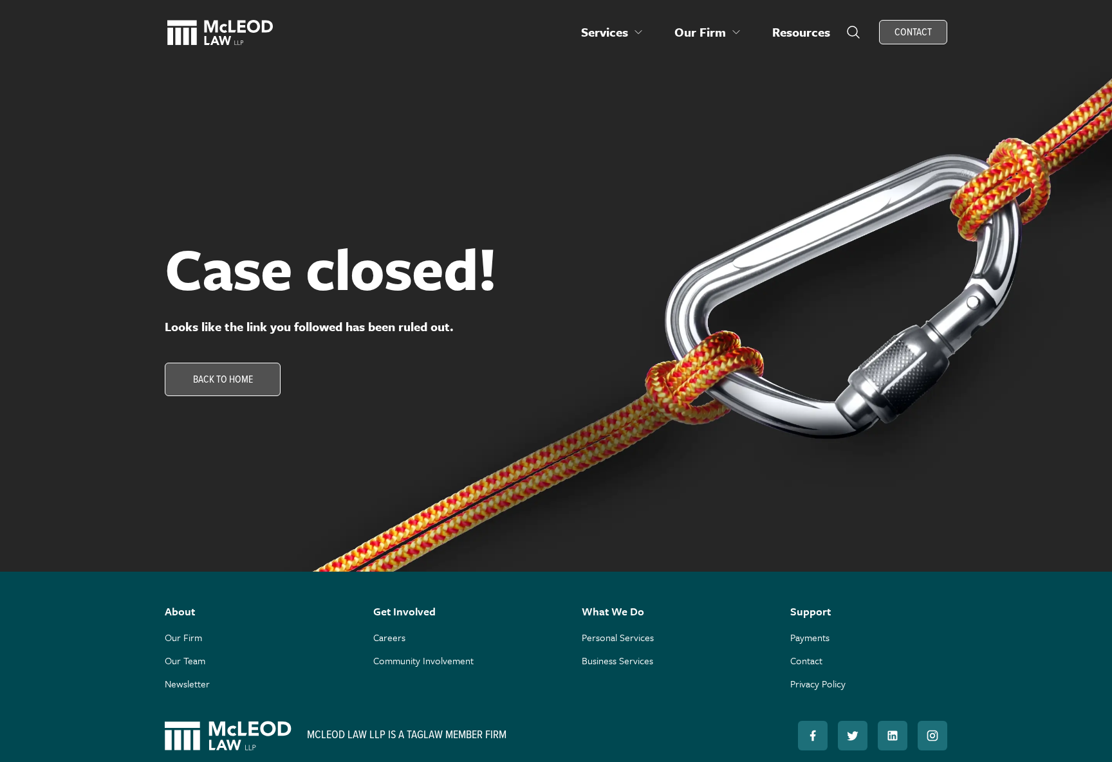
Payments (809, 637)
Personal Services (618, 637)
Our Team (185, 660)
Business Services (617, 660)
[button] (612, 32)
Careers (389, 637)
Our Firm (183, 637)
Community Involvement (423, 660)
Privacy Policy (818, 683)
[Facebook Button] (813, 735)
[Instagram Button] (932, 735)
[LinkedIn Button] (892, 735)
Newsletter (187, 683)
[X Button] (852, 735)
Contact (806, 660)
